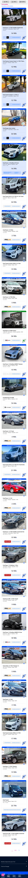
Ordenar (15, 1)
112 (15, 850)
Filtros (6, 1)
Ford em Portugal (5, 866)
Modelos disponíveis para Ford (8, 861)
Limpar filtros (23, 1)
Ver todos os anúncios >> (16, 37)
